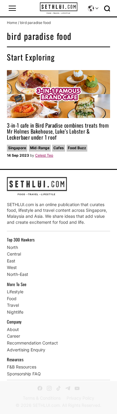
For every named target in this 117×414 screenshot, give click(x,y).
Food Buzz (77, 148)
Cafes (58, 148)
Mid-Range (40, 148)
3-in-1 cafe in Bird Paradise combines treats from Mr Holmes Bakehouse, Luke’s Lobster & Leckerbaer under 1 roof (58, 131)
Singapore (17, 148)
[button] (12, 8)
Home (12, 22)
